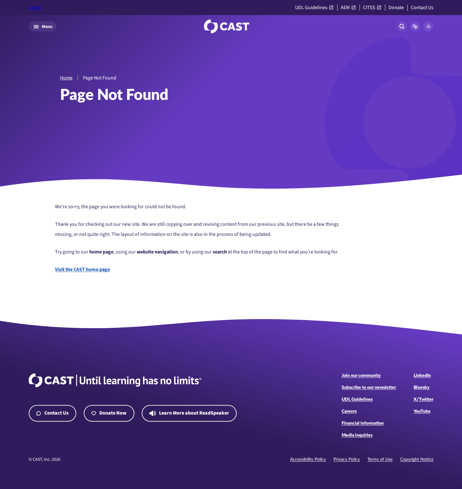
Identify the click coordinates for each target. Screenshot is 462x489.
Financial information (363, 423)
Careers (349, 411)
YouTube (422, 411)
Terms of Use (380, 459)
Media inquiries (357, 435)
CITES (369, 7)
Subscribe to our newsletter (369, 387)
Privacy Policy (346, 459)
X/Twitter (423, 399)
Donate (396, 7)
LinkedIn (422, 375)
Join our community (361, 375)
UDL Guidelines (311, 7)
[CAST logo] (226, 26)
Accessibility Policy (308, 459)
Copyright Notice (416, 459)
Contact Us (422, 7)
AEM (345, 7)
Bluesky (422, 387)
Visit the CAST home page (82, 269)
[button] (415, 26)
